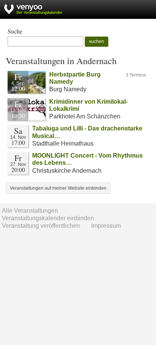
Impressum (106, 225)
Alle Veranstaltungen (30, 210)
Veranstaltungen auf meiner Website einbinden (58, 188)
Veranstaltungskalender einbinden (48, 218)
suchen (96, 41)
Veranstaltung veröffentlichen (41, 225)
